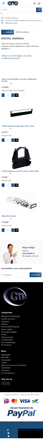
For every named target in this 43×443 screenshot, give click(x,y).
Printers (4, 335)
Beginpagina (5, 355)
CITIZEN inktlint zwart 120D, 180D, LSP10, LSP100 (18, 126)
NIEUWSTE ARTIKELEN (10, 316)
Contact (4, 362)
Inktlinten (4, 324)
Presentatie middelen (9, 332)
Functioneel (13, 430)
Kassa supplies (7, 329)
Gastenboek (5, 368)
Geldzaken (5, 322)
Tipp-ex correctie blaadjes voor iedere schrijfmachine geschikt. (19, 80)
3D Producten (6, 345)
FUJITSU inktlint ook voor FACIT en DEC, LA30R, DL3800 (20, 171)
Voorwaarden (6, 360)
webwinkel (37, 394)
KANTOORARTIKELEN (10, 327)
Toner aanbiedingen (8, 342)
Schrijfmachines (7, 340)
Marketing (13, 436)
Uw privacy (5, 370)
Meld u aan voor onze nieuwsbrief (13, 365)
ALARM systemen (8, 319)
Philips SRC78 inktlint (9, 216)
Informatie (5, 357)
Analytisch (13, 433)
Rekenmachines (7, 337)
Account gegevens (8, 373)
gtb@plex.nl (5, 49)
